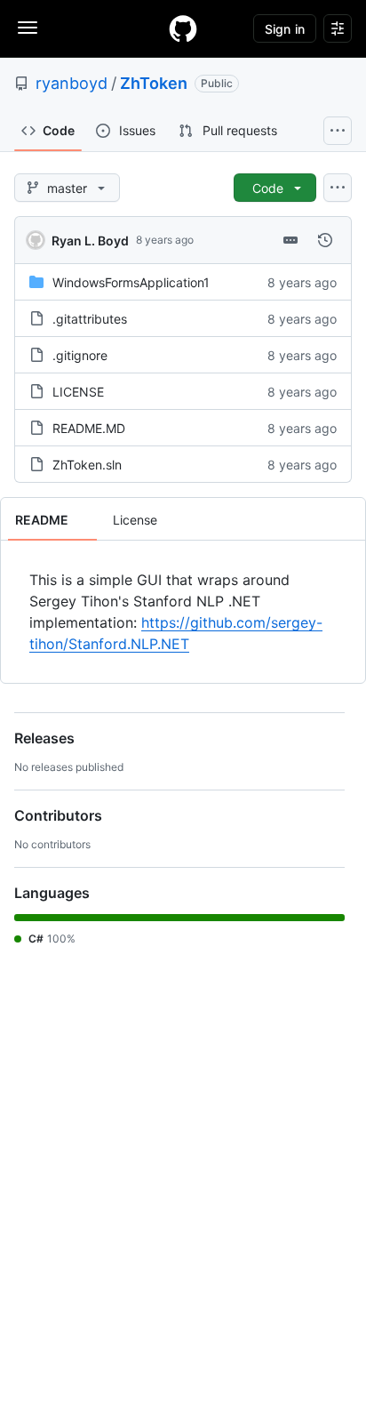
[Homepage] (183, 28)
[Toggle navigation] (27, 27)
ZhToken (153, 83)
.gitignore (79, 355)
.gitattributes (89, 318)
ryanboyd (71, 83)
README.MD (88, 428)
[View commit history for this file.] (325, 240)
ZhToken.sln (87, 464)
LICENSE (78, 391)
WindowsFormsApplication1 (131, 282)
